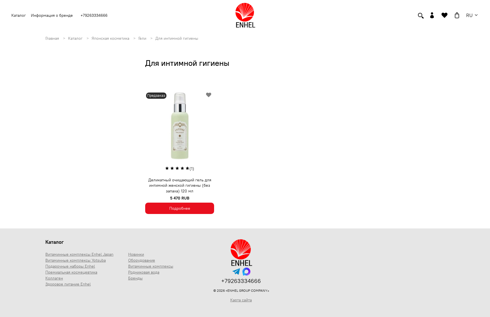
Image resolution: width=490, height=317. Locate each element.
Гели (142, 38)
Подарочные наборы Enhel (70, 266)
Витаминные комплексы (150, 266)
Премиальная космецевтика (71, 272)
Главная (52, 38)
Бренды (135, 278)
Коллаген (54, 278)
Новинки (136, 254)
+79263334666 (94, 15)
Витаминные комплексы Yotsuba (75, 260)
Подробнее (179, 208)
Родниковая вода (143, 272)
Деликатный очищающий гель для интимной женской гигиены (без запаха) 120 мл (179, 185)
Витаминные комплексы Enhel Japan (79, 254)
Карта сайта (241, 300)
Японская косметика (111, 38)
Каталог (76, 38)
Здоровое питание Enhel (68, 284)
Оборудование (141, 260)
